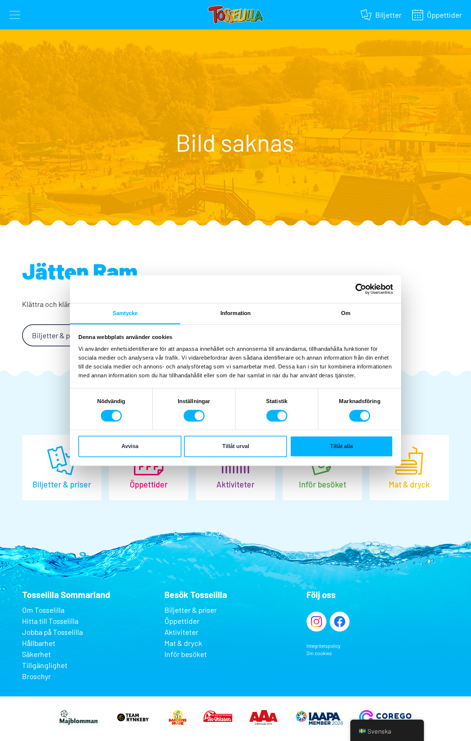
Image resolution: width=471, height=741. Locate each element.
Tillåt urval (235, 446)
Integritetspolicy (323, 646)
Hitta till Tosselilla (50, 620)
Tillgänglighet (44, 665)
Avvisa (129, 446)
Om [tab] (345, 313)
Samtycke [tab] (125, 313)
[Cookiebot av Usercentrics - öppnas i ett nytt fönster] (361, 288)
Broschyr (36, 676)
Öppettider (444, 13)
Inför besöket (185, 654)
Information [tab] (235, 313)
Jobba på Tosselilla (52, 632)
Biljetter (388, 13)
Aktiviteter (181, 632)
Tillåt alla (341, 446)
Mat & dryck (183, 643)
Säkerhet (36, 654)
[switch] (194, 416)
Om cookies (319, 653)
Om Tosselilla (43, 609)
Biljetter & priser (58, 335)
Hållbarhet (38, 643)
